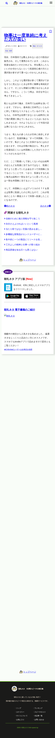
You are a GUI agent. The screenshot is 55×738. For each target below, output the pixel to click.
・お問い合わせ (38, 719)
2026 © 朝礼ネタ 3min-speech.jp (27, 727)
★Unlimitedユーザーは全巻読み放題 (18, 349)
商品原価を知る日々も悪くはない (22, 249)
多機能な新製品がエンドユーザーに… (24, 234)
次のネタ (44, 205)
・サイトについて (21, 715)
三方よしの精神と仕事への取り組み (23, 244)
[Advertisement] (27, 18)
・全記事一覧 (37, 715)
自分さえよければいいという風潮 (22, 223)
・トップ (18, 708)
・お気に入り (19, 719)
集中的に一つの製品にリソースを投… (24, 239)
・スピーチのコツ (39, 712)
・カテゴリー (19, 712)
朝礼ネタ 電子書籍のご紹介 (19, 309)
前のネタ (10, 205)
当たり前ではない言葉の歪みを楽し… (24, 228)
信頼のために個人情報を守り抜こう (23, 218)
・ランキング (37, 708)
